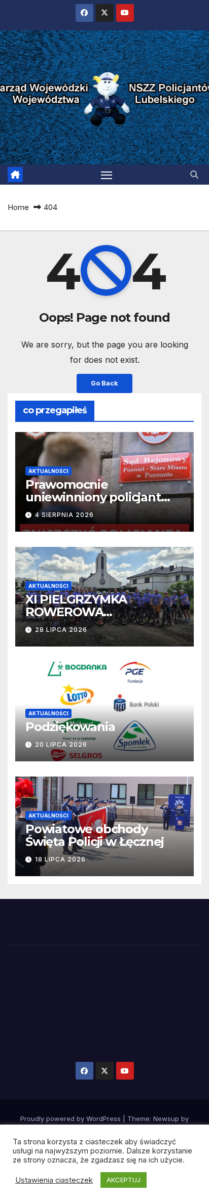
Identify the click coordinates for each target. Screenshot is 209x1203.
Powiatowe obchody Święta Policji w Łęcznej (94, 835)
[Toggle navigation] (106, 174)
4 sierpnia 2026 (64, 515)
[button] (194, 174)
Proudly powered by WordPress (71, 1118)
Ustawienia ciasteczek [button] (54, 1180)
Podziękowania (70, 726)
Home (18, 207)
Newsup (166, 1118)
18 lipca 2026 (60, 859)
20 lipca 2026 (61, 744)
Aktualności (48, 471)
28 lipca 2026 (61, 629)
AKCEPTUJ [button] (124, 1180)
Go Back (104, 383)
